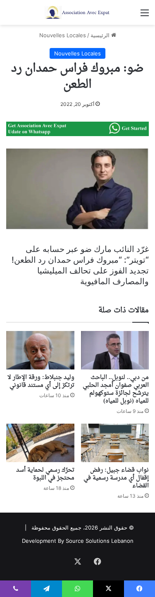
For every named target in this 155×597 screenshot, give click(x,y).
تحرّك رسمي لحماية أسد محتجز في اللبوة (45, 474)
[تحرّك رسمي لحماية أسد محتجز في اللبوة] (40, 443)
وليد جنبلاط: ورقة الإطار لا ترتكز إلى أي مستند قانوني (40, 381)
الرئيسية (101, 35)
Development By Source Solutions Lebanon (78, 540)
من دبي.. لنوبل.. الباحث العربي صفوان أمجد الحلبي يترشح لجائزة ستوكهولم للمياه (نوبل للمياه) (116, 389)
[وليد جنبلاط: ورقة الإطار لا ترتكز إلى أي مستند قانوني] (40, 350)
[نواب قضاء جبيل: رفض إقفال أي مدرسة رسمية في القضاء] (115, 443)
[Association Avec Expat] (78, 12)
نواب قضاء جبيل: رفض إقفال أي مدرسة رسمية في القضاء (116, 478)
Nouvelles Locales (62, 35)
